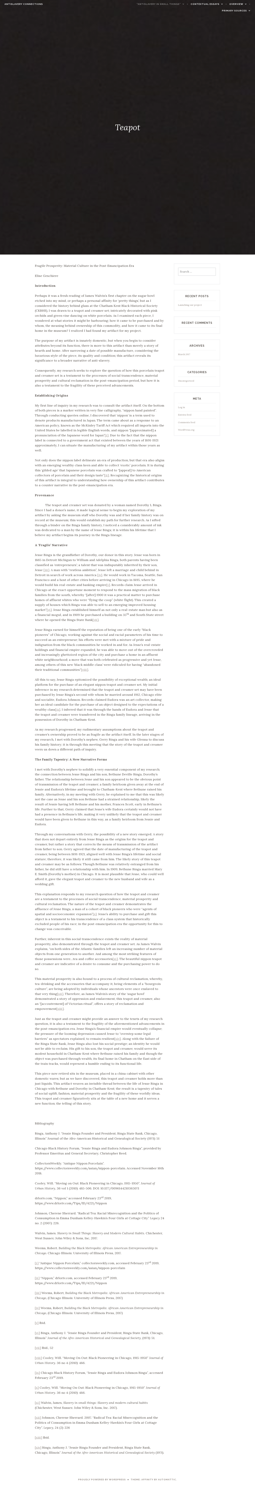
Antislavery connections (24, 4)
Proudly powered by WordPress (102, 1479)
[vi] (49, 610)
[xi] (115, 959)
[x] (95, 914)
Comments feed (186, 422)
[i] (106, 435)
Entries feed (184, 414)
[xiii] (60, 1009)
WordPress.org (186, 429)
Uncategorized (186, 380)
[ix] (57, 710)
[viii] (84, 670)
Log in (181, 407)
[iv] (99, 575)
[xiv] (117, 1039)
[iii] (46, 570)
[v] (108, 585)
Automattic (167, 1479)
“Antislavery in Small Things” (159, 4)
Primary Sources (234, 10)
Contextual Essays (205, 4)
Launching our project (190, 305)
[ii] (106, 475)
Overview (236, 4)
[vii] (95, 620)
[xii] (60, 994)
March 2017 (184, 354)
